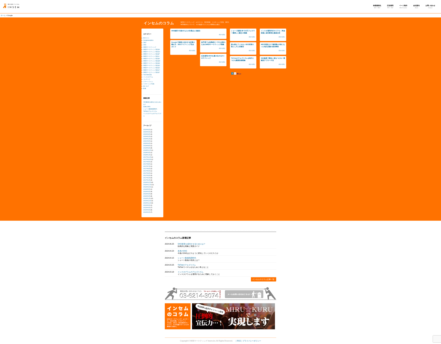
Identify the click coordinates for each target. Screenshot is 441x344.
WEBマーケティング (149, 47)
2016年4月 (146, 191)
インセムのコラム (159, 23)
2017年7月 (146, 166)
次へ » (239, 73)
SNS (144, 45)
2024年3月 (146, 134)
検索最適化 (377, 6)
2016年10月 (147, 187)
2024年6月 (146, 129)
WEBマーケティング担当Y (151, 72)
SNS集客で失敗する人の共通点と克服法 (15, 6)
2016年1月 (146, 198)
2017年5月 (146, 171)
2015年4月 (146, 207)
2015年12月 (147, 201)
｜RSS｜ (239, 341)
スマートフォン (148, 81)
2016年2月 (146, 196)
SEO (144, 42)
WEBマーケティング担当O (151, 65)
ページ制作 (403, 6)
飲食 (144, 88)
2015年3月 (146, 210)
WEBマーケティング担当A (151, 49)
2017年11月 (147, 157)
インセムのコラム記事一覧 (263, 279)
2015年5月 (146, 205)
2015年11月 (147, 203)
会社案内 (416, 6)
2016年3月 (146, 194)
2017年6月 (146, 168)
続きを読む (222, 34)
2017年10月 (147, 159)
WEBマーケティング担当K (151, 58)
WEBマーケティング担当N (151, 63)
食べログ (146, 86)
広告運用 (390, 6)
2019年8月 (146, 145)
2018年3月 (146, 152)
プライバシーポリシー (252, 341)
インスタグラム (148, 77)
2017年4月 (146, 173)
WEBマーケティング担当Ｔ (151, 70)
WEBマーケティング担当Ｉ (151, 56)
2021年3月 (146, 141)
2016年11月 (147, 184)
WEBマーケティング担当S (151, 68)
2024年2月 (146, 136)
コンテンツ (146, 79)
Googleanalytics (148, 40)
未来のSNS (146, 106)
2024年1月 (146, 139)
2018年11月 (147, 150)
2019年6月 (146, 148)
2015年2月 (146, 212)
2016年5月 (146, 189)
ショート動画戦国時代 (150, 109)
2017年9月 (146, 162)
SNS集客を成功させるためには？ (191, 244)
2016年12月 (147, 182)
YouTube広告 (147, 74)
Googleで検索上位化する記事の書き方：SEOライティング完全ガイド (183, 44)
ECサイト (146, 38)
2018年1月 (146, 155)
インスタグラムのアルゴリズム (190, 272)
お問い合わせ (430, 6)
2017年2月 (146, 178)
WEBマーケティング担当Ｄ (151, 52)
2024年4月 (146, 132)
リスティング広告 (148, 84)
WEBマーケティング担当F (151, 54)
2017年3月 (146, 175)
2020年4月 (146, 143)
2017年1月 (146, 180)
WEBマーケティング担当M (151, 61)
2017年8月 (146, 164)
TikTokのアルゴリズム (150, 111)
